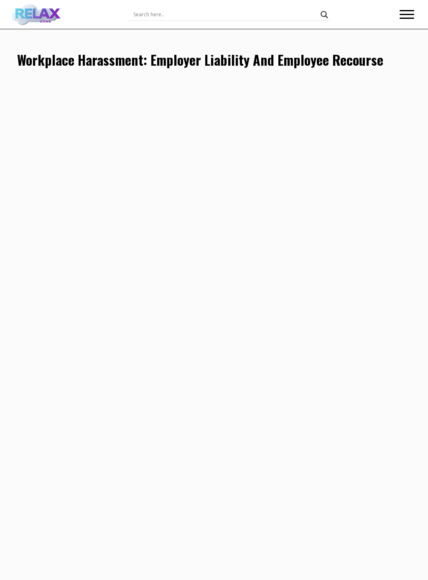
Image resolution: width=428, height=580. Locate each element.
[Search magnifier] (324, 15)
